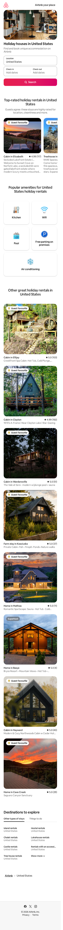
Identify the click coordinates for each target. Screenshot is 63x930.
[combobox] (30, 62)
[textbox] (17, 73)
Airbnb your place (45, 5)
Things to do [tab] (35, 818)
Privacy (25, 915)
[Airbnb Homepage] (6, 5)
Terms (35, 915)
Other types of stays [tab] (14, 818)
